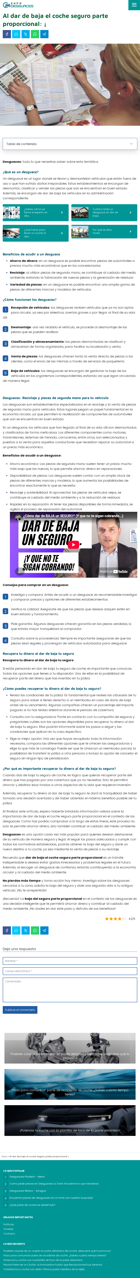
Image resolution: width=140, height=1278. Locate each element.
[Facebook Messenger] (16, 34)
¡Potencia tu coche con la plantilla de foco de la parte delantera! (42, 1260)
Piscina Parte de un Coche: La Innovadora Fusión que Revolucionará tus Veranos (52, 1264)
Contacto (9, 1233)
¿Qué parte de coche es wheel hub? (32, 1205)
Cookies (8, 1229)
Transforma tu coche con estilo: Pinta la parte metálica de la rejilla (44, 1269)
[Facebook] (7, 34)
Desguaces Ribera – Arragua (28, 1191)
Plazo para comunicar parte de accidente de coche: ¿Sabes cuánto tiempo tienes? (54, 1255)
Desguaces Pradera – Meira (27, 1176)
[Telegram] (44, 34)
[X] (26, 34)
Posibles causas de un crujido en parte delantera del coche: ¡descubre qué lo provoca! (56, 1251)
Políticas (8, 1224)
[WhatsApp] (35, 34)
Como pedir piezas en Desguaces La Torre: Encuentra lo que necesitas (54, 1183)
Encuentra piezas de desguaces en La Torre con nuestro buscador (51, 1198)
